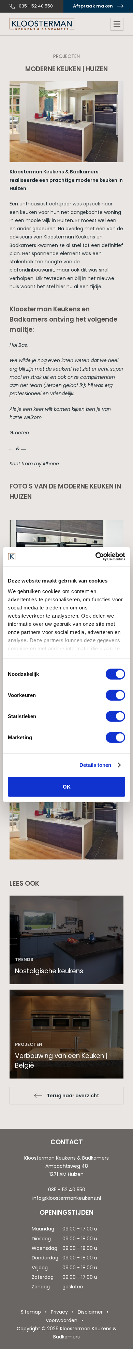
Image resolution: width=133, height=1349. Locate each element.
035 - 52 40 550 (36, 6)
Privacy (59, 1311)
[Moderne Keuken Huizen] (66, 818)
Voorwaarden (61, 1320)
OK (67, 786)
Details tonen (95, 765)
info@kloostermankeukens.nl (66, 1198)
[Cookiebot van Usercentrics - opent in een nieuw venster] (95, 556)
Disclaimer (90, 1311)
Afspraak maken (93, 6)
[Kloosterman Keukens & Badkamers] (42, 23)
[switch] (115, 694)
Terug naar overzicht (73, 1095)
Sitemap (31, 1311)
